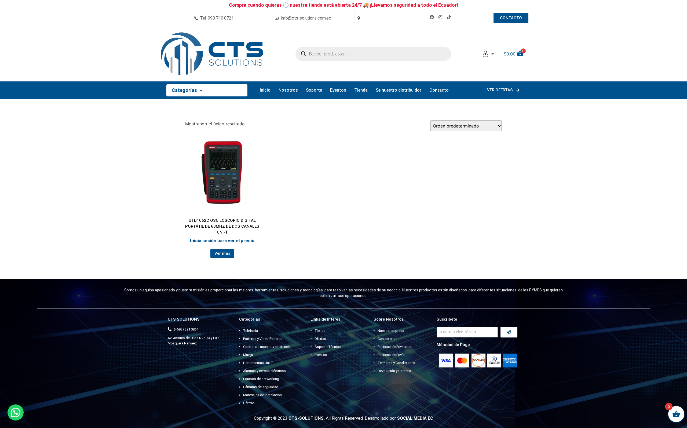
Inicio (265, 90)
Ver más (222, 253)
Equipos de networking (261, 379)
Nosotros (288, 90)
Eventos (338, 90)
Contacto (439, 90)
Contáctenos (387, 339)
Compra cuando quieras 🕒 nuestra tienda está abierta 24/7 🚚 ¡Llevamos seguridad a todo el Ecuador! (343, 5)
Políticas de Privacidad (395, 347)
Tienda (361, 90)
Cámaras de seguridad (260, 387)
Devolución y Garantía (394, 371)
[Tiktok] (449, 17)
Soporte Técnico (328, 347)
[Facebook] (431, 17)
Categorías (184, 90)
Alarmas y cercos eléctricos (264, 371)
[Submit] (508, 332)
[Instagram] (440, 17)
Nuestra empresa (391, 331)
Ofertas (249, 403)
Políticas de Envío (391, 355)
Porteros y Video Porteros (263, 339)
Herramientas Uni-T (258, 363)
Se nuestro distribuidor (398, 90)
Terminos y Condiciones (396, 363)
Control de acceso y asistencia (267, 347)
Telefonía (250, 331)
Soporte (314, 90)
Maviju (248, 355)
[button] (16, 412)
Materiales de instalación (262, 395)
